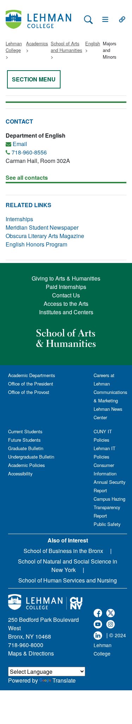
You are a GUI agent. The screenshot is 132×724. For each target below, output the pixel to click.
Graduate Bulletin (25, 448)
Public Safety (107, 524)
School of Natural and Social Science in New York (67, 565)
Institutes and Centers (66, 312)
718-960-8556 (29, 152)
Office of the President (30, 383)
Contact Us (66, 295)
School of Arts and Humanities (66, 46)
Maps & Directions (31, 653)
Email (20, 144)
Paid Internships (66, 287)
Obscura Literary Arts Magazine (45, 236)
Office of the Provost (28, 392)
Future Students (24, 439)
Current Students (25, 431)
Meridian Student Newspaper (42, 227)
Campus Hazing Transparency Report (109, 507)
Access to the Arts (66, 304)
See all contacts (27, 177)
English (92, 43)
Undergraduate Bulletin (31, 456)
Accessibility (20, 473)
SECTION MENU (34, 79)
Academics (37, 43)
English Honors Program (36, 244)
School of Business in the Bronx (63, 551)
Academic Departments (31, 375)
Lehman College (14, 46)
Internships (19, 219)
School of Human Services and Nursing (67, 580)
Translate (64, 680)
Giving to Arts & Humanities (66, 278)
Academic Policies (26, 465)
